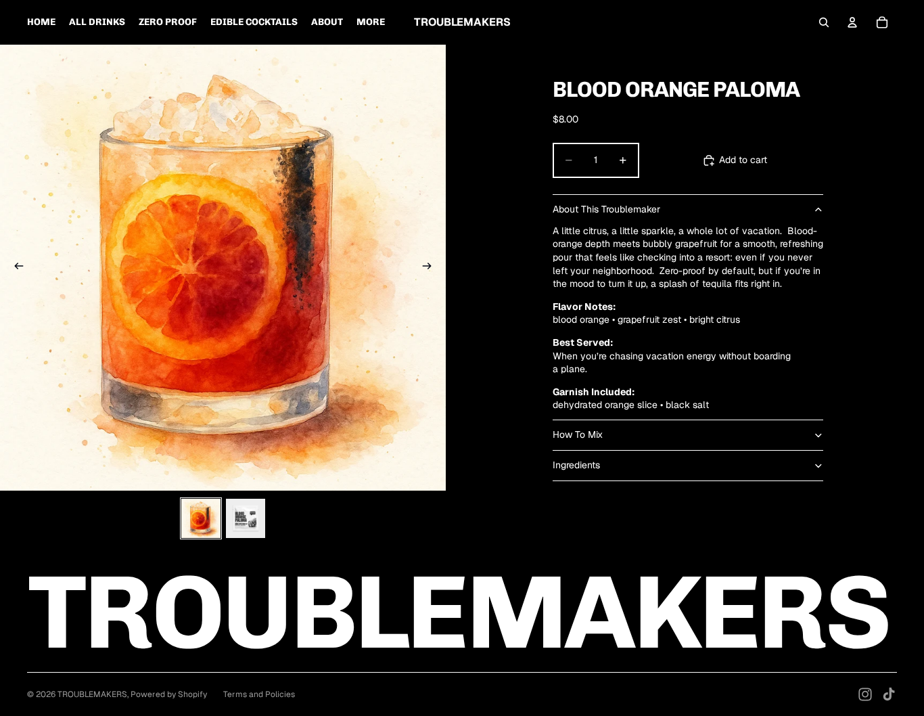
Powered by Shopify (169, 694)
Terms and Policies (259, 694)
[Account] (852, 22)
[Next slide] (431, 268)
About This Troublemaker (606, 209)
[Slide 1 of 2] (201, 518)
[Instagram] (865, 694)
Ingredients (576, 465)
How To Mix (578, 434)
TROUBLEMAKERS (92, 694)
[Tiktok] (889, 694)
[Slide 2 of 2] (245, 518)
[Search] (824, 22)
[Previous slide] (15, 268)
